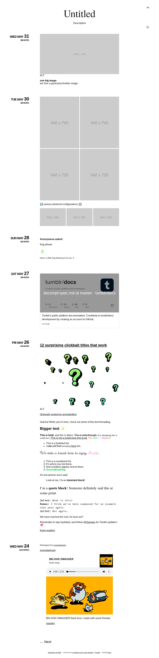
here (73, 446)
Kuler (109, 652)
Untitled (79, 13)
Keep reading (47, 530)
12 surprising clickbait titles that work (73, 345)
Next (47, 642)
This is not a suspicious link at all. (69, 438)
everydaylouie (60, 545)
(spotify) (50, 623)
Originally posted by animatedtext (58, 414)
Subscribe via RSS (54, 652)
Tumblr (97, 652)
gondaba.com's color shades (82, 652)
